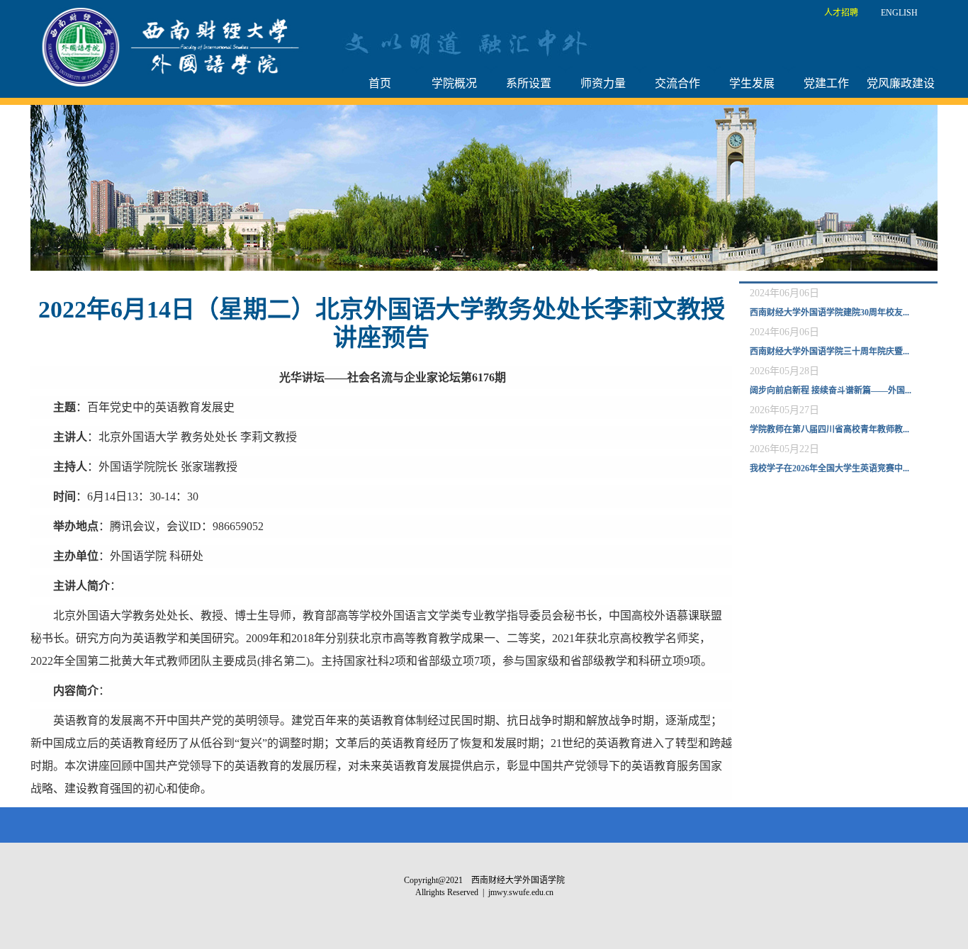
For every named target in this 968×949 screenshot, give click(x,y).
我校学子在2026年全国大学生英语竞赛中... (829, 468)
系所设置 (528, 83)
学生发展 (752, 83)
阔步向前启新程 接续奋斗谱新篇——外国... (830, 390)
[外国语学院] (174, 46)
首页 (379, 83)
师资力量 (603, 83)
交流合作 (677, 83)
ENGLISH (899, 13)
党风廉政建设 (901, 83)
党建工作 (826, 83)
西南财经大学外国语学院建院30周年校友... (829, 313)
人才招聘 (841, 13)
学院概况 (454, 83)
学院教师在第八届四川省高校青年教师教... (829, 429)
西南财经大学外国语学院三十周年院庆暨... (829, 351)
